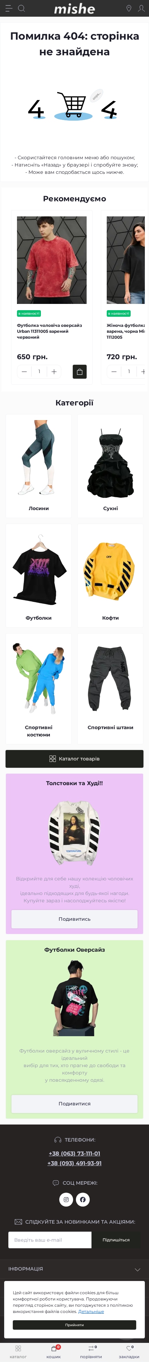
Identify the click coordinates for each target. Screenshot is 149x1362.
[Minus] (24, 372)
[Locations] (128, 8)
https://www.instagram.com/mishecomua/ (66, 1200)
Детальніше (91, 1311)
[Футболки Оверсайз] (74, 998)
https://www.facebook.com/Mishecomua (83, 1200)
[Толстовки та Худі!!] (74, 831)
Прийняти (74, 1325)
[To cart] (80, 372)
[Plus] (54, 372)
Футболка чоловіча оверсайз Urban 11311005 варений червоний (49, 331)
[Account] (141, 8)
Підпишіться (116, 1239)
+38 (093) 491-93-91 (74, 1163)
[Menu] (9, 8)
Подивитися (75, 1104)
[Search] (21, 8)
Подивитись (74, 919)
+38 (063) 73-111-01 (74, 1153)
